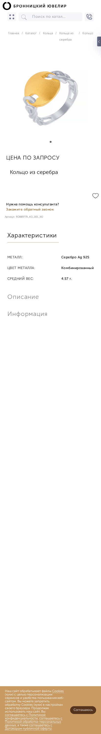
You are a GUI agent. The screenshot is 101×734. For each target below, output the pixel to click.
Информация (27, 314)
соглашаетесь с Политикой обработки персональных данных (33, 722)
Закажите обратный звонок (30, 209)
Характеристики (32, 236)
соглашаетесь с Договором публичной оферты (28, 727)
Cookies (58, 691)
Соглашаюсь (83, 710)
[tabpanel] (50, 97)
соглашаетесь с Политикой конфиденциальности (25, 717)
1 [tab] (50, 142)
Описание (23, 297)
